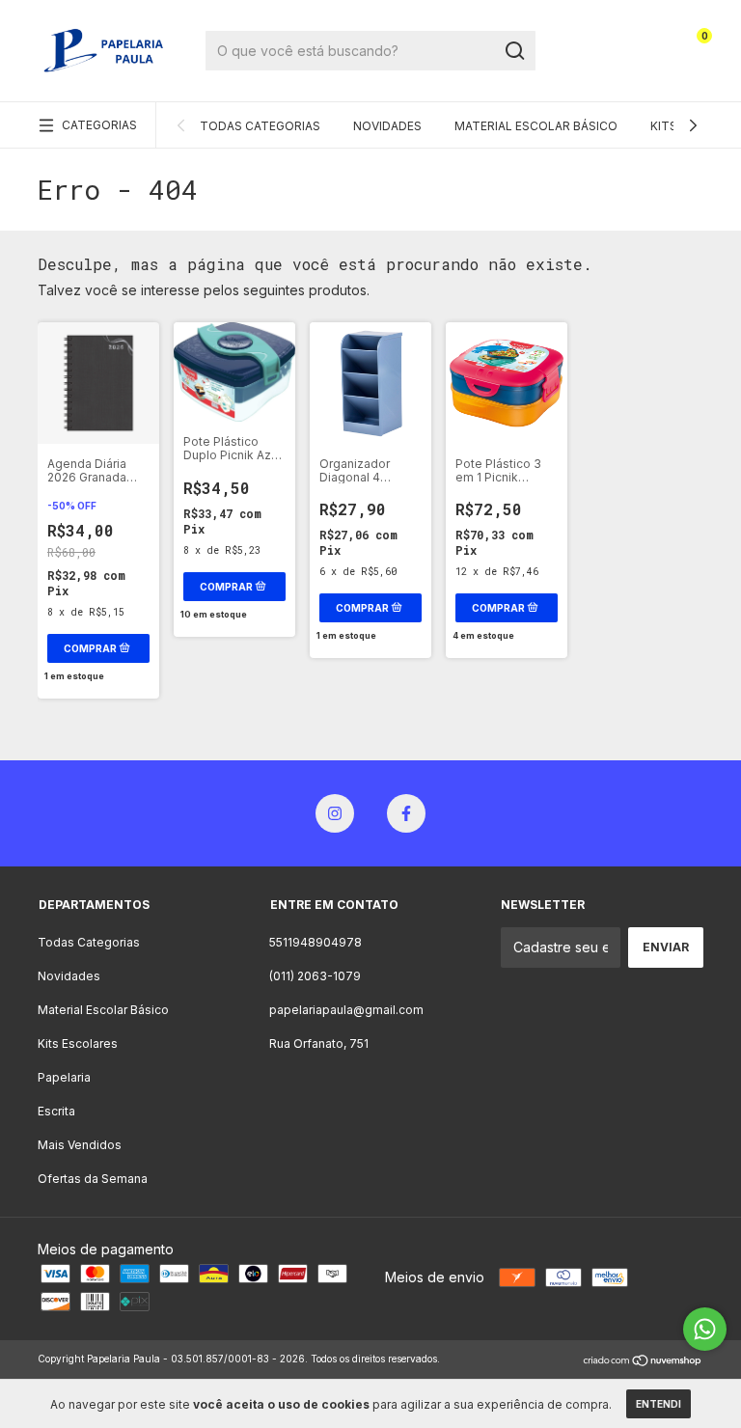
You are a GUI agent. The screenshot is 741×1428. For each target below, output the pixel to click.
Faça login (599, 28)
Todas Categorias (260, 126)
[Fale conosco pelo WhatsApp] (705, 1329)
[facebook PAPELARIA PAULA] (406, 813)
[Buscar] (514, 51)
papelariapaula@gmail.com (346, 1009)
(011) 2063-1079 (315, 976)
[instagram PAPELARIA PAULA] (335, 813)
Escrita (56, 1111)
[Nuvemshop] (643, 1361)
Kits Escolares (78, 1043)
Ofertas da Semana (93, 1178)
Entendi (658, 1404)
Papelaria (64, 1077)
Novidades (387, 126)
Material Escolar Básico (536, 126)
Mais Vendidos (80, 1145)
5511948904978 (315, 942)
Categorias (99, 125)
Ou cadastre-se (599, 65)
